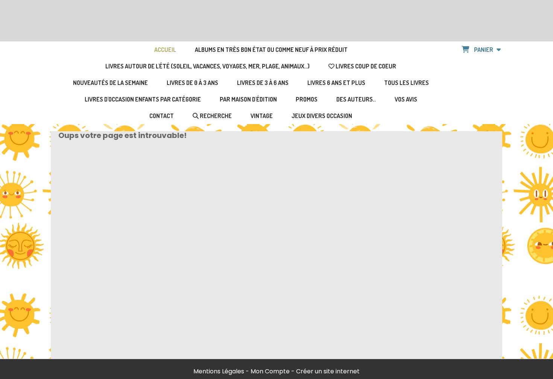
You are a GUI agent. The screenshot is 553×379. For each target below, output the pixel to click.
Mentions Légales (218, 371)
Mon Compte (270, 371)
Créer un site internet (328, 371)
